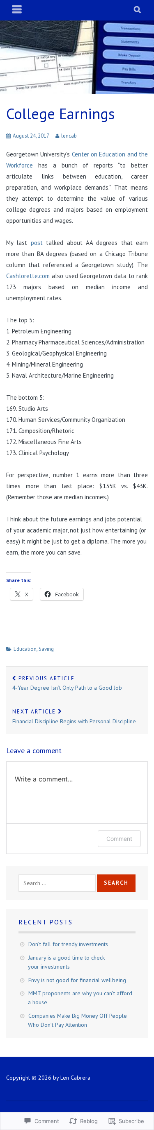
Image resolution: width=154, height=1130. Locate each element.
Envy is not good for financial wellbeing (77, 980)
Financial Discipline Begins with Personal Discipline (74, 716)
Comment (119, 838)
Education (25, 648)
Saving (46, 648)
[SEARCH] (138, 10)
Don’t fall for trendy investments (68, 944)
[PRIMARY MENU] (17, 10)
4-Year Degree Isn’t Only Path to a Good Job (67, 683)
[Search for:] (57, 883)
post (37, 243)
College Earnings (60, 113)
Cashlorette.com (28, 276)
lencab (69, 135)
